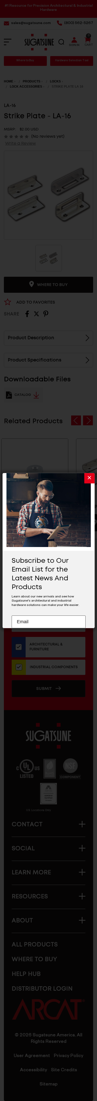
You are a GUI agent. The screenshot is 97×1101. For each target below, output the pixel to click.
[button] (89, 478)
